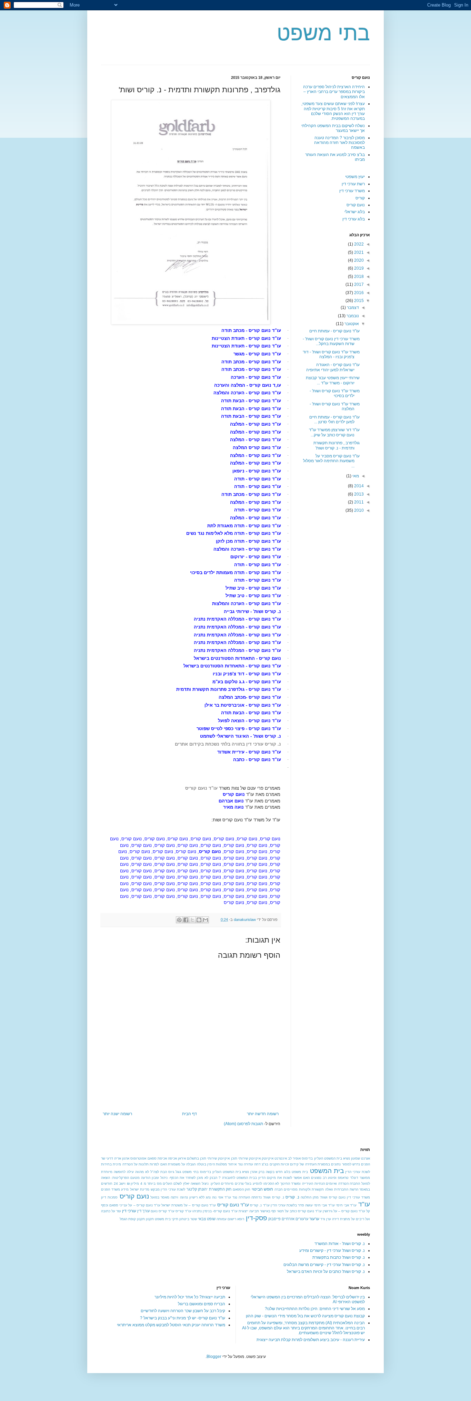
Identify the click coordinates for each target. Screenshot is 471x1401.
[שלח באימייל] (205, 919)
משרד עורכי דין (352, 190)
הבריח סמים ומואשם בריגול (201, 1303)
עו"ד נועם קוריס (233, 1204)
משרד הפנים (110, 1189)
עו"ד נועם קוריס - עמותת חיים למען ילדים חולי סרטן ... (334, 419)
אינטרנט (280, 1158)
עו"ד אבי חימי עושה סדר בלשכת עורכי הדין (303, 1205)
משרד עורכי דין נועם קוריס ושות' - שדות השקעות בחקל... (331, 341)
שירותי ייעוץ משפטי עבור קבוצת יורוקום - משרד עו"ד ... (333, 380)
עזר (118, 1211)
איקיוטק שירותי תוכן (246, 1158)
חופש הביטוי (262, 1189)
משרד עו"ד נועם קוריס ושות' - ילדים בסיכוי (335, 393)
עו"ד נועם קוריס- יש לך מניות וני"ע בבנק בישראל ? (182, 1318)
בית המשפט (327, 1170)
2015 (358, 300)
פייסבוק (274, 1219)
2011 (358, 502)
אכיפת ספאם (157, 1158)
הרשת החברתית (346, 1189)
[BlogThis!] (199, 919)
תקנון (150, 1219)
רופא (240, 1219)
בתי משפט (323, 33)
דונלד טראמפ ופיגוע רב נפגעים (334, 1178)
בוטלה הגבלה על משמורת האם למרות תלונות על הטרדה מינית (159, 1164)
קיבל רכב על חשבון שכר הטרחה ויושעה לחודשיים (183, 1310)
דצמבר (352, 307)
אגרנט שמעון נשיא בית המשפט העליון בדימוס (336, 1158)
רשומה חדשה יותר (263, 1113)
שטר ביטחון (188, 1219)
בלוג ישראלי (354, 211)
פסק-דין (256, 1218)
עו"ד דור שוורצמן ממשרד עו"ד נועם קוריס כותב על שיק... (334, 432)
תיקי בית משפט (166, 1219)
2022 (358, 244)
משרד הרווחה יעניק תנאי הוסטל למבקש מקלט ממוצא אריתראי (171, 1324)
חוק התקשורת (220, 1189)
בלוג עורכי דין (353, 219)
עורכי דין (129, 1210)
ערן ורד (325, 1219)
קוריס (360, 198)
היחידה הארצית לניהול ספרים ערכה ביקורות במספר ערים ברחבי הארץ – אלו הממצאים (334, 91)
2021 (358, 252)
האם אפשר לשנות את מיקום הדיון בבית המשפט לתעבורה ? (264, 1178)
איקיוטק (267, 1158)
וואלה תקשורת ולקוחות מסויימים (308, 1189)
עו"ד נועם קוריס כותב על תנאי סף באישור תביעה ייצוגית (280, 1211)
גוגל (178, 1172)
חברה (278, 1189)
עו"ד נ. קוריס (259, 1205)
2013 (358, 494)
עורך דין (143, 1211)
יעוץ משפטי (355, 176)
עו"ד (364, 1204)
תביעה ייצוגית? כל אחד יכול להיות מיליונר (189, 1297)
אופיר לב (294, 1158)
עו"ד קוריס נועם (162, 1211)
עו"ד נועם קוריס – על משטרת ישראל (188, 1205)
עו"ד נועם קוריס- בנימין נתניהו (215, 1211)
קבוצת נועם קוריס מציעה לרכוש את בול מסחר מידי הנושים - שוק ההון (305, 1316)
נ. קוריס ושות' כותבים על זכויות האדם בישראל (326, 1271)
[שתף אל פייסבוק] (185, 919)
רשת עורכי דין (353, 183)
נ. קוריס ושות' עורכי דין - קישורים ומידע (332, 1250)
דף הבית (189, 1113)
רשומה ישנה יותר (117, 1113)
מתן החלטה (310, 1197)
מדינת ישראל (140, 1189)
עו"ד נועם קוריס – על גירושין (344, 1211)
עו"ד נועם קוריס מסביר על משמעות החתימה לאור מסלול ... (331, 461)
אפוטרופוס (138, 1158)
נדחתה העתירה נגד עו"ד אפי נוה (237, 1197)
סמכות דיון (109, 1197)
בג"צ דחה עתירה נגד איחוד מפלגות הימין (238, 1164)
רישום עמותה (226, 1219)
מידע (125, 1189)
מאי (355, 476)
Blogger (214, 1356)
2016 (358, 292)
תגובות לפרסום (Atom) (243, 1123)
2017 (358, 284)
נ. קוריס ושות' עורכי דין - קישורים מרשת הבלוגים (324, 1264)
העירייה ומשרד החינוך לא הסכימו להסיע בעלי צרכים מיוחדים (267, 1183)
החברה (355, 1183)
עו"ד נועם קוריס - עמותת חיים (334, 331)
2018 (358, 276)
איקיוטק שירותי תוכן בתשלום (208, 1158)
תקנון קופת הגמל (132, 1219)
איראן (182, 1158)
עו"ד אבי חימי (346, 1205)
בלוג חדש (283, 1172)
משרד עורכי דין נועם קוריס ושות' (345, 1197)
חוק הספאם (242, 1189)
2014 (358, 486)
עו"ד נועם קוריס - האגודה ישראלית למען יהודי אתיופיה (333, 367)
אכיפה (172, 1158)
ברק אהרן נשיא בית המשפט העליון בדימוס (232, 1172)
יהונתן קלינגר (197, 1189)
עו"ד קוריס (183, 1211)
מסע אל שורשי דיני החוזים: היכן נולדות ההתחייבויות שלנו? (315, 1308)
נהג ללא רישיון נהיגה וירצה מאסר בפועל (180, 1197)
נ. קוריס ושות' (273, 1197)
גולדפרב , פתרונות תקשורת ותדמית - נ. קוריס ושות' (336, 445)
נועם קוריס (356, 205)
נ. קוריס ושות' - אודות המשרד (339, 1243)
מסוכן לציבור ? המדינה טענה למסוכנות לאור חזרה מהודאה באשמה (339, 142)
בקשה (270, 1172)
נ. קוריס (292, 1197)
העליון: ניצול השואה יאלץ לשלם (196, 1183)
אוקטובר (351, 323)
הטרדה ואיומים (337, 1183)
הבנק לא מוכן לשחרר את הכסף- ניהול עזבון (184, 1178)
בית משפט (300, 1172)
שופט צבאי (207, 1219)
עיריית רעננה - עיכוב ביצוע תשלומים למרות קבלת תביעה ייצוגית (311, 1339)
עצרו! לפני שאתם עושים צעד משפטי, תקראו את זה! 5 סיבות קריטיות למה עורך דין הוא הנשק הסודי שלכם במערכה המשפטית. (333, 111)
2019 (358, 268)
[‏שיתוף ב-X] (192, 919)
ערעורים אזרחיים (295, 1219)
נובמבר (352, 315)
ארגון (125, 1158)
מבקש (155, 1189)
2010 (358, 510)
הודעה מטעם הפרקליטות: (130, 1178)
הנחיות (319, 1183)
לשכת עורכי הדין (173, 1189)
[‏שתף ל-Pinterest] (179, 919)
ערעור (314, 1218)
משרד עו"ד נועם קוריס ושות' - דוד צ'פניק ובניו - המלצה (331, 354)
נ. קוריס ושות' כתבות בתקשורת (338, 1257)
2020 (358, 260)
